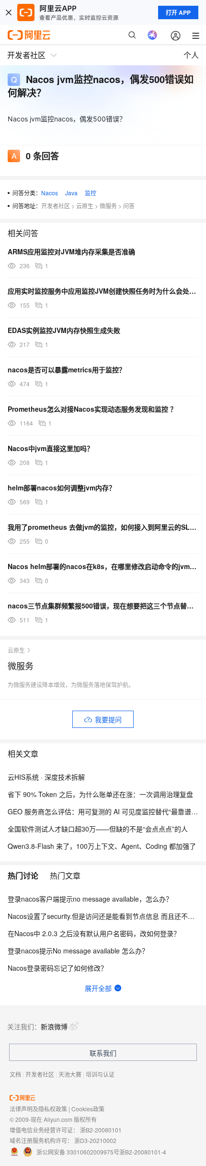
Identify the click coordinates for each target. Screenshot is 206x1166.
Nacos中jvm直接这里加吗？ (50, 448)
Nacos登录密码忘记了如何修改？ (57, 968)
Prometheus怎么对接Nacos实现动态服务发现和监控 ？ (92, 409)
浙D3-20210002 (95, 1140)
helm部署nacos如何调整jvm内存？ (61, 487)
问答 (129, 206)
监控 (90, 193)
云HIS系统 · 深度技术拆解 (46, 777)
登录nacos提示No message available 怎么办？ (78, 950)
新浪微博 (54, 1026)
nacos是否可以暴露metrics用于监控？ (67, 369)
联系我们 (103, 1053)
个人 (191, 54)
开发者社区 (55, 206)
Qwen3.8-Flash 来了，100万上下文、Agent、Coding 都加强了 (102, 846)
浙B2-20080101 (101, 1130)
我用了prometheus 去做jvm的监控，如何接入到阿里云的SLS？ (103, 527)
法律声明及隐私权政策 (38, 1109)
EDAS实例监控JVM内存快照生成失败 (64, 330)
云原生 (84, 206)
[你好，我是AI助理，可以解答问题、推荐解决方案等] (152, 35)
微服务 (108, 206)
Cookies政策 (87, 1109)
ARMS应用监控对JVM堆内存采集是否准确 (71, 251)
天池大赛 (69, 1074)
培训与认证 (100, 1074)
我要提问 (108, 719)
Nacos (49, 193)
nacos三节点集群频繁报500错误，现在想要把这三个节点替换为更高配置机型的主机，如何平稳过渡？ (103, 605)
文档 (15, 1074)
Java (71, 193)
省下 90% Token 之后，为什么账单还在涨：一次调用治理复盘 (100, 794)
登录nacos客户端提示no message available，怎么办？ (90, 899)
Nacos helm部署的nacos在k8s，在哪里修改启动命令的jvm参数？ (103, 566)
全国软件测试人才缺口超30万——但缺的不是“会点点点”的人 (98, 828)
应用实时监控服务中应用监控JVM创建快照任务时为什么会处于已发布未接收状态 (103, 291)
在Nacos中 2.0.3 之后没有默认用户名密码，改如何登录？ (94, 933)
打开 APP (178, 12)
